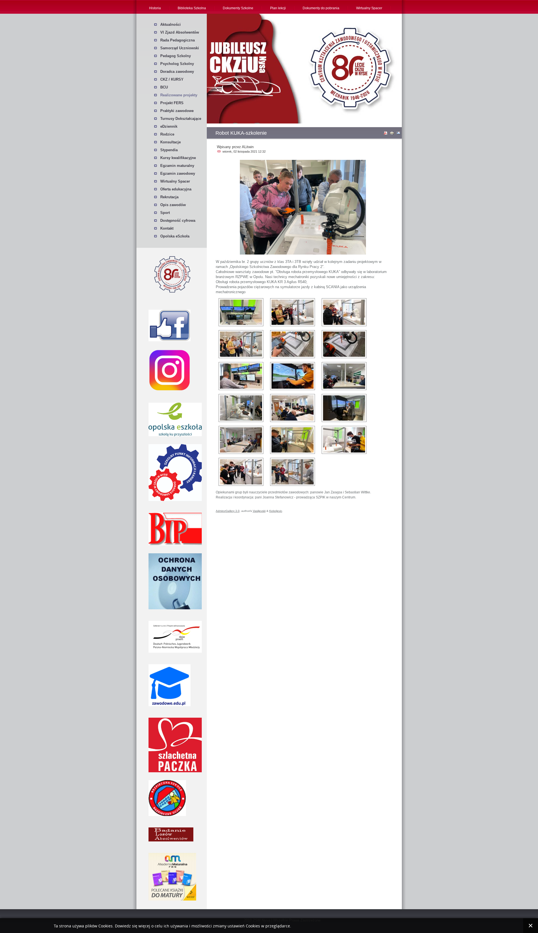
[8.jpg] (241, 472)
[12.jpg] (241, 344)
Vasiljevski (259, 510)
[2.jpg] (344, 408)
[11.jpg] (344, 312)
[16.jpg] (292, 376)
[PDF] (386, 134)
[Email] (399, 134)
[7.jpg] (344, 440)
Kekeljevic (275, 510)
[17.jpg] (344, 376)
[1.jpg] (241, 312)
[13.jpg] (292, 344)
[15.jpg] (241, 376)
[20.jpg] (241, 440)
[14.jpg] (344, 344)
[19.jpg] (292, 408)
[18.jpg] (241, 408)
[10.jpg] (292, 312)
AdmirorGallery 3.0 (228, 510)
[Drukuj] (392, 134)
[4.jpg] (292, 440)
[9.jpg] (292, 472)
